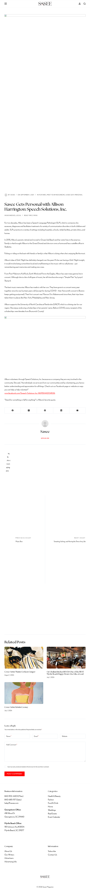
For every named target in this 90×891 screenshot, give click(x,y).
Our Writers (9, 854)
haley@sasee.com (11, 803)
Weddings (52, 810)
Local (18, 215)
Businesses (11, 215)
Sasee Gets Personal (74, 195)
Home (50, 806)
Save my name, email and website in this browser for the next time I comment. (28, 767)
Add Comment (11, 745)
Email (36, 736)
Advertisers (9, 858)
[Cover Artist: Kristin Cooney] (23, 693)
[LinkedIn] (61, 410)
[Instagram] (19, 837)
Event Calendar (54, 817)
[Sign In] (80, 4)
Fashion (51, 799)
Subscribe (52, 851)
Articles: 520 (45, 438)
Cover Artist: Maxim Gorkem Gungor (19, 672)
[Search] (85, 4)
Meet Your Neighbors (56, 195)
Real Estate (52, 813)
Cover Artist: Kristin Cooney (16, 707)
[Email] (77, 410)
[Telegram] (31, 837)
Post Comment (14, 774)
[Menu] (5, 3)
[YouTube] (25, 837)
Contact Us (52, 854)
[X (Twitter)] (29, 410)
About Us (8, 851)
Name (8, 736)
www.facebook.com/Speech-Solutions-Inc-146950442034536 (29, 393)
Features (42, 195)
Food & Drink (53, 803)
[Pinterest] (45, 410)
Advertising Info (10, 861)
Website (64, 736)
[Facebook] (13, 410)
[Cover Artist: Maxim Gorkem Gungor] (23, 658)
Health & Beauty (54, 796)
